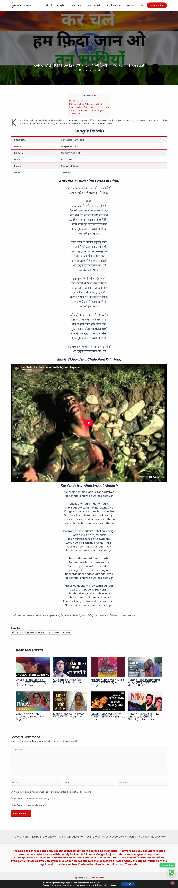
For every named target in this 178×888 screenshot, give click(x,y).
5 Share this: (75, 113)
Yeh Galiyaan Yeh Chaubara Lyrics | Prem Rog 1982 (31, 716)
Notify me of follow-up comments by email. (34, 798)
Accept (128, 884)
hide (94, 96)
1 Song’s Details (76, 101)
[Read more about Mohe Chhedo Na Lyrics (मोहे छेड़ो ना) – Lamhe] (70, 701)
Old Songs (114, 5)
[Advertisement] (89, 43)
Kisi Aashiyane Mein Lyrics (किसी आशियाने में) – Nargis (107, 682)
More (129, 5)
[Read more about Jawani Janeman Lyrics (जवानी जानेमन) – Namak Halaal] (108, 701)
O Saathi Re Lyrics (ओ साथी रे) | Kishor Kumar (67, 681)
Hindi (48, 5)
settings (112, 885)
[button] (134, 5)
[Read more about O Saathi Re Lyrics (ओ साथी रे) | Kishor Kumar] (70, 666)
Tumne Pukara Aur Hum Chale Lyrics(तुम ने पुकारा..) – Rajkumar (143, 716)
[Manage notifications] (172, 883)
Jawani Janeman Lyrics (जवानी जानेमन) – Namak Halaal (108, 716)
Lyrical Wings (98, 877)
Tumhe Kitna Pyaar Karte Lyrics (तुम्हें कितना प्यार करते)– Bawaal (144, 682)
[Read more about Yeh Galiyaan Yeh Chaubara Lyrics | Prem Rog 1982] (33, 701)
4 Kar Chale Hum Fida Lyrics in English (86, 110)
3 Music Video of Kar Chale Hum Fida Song (89, 107)
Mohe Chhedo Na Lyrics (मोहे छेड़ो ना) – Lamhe (68, 715)
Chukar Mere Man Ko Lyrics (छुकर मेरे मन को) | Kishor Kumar (32, 682)
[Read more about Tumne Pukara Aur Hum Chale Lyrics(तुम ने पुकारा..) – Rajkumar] (145, 701)
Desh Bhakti (94, 5)
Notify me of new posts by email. (29, 805)
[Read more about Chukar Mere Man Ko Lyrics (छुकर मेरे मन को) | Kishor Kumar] (33, 666)
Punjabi (76, 5)
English (61, 5)
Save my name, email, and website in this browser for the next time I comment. (52, 791)
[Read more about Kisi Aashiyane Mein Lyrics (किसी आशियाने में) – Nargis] (108, 666)
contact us (41, 854)
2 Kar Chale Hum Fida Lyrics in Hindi (85, 104)
